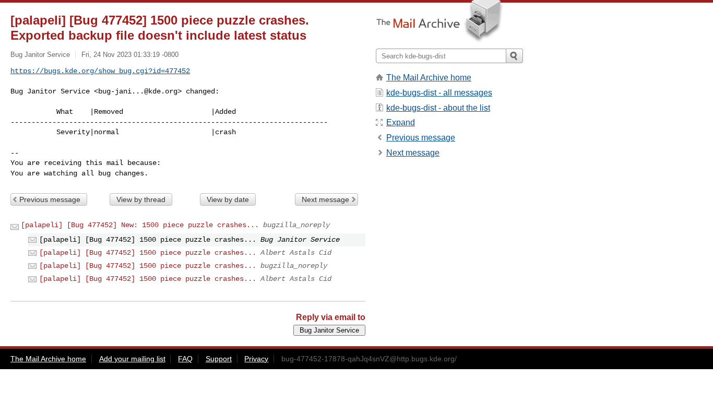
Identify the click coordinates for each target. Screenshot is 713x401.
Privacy (256, 359)
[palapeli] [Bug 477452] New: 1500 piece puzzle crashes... (140, 225)
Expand (400, 122)
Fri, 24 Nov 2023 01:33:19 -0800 (130, 54)
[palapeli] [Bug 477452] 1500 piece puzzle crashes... (147, 253)
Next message (325, 199)
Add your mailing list (132, 359)
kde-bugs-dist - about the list (438, 107)
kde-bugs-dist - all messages (439, 92)
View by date (228, 199)
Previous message (49, 199)
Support (219, 359)
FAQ (185, 359)
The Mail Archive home (428, 77)
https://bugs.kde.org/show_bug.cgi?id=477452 (100, 71)
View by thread (140, 199)
